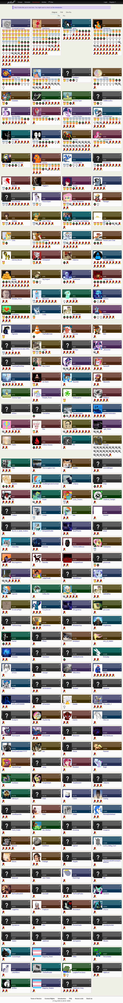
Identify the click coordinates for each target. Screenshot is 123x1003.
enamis (75, 720)
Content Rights (50, 998)
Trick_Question (16, 429)
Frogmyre (45, 909)
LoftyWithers (16, 972)
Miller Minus (46, 77)
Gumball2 (45, 893)
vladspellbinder (77, 162)
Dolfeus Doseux (47, 445)
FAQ (70, 998)
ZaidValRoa (106, 594)
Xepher (44, 350)
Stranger (45, 672)
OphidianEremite (78, 657)
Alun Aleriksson (108, 735)
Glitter (74, 956)
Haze (74, 594)
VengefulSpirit (46, 783)
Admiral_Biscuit (17, 260)
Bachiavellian (16, 116)
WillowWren (76, 672)
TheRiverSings (16, 625)
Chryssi (105, 909)
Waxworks (106, 382)
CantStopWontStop (18, 366)
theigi (104, 484)
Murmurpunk (16, 735)
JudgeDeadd (46, 578)
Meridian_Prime (17, 298)
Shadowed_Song (78, 988)
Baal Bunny (46, 28)
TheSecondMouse (78, 546)
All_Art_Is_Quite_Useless (20, 531)
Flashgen (106, 201)
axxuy (75, 298)
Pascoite (106, 445)
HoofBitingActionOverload (50, 484)
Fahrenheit (45, 240)
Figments (15, 334)
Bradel (44, 499)
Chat (51, 2)
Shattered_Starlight (109, 499)
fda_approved (16, 578)
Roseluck (76, 767)
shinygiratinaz (77, 609)
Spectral (14, 594)
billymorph (45, 298)
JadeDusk (45, 941)
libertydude (15, 139)
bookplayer (76, 641)
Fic (59, 16)
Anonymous (107, 162)
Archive (44, 2)
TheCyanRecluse (108, 260)
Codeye (14, 515)
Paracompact (46, 201)
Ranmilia (45, 562)
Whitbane (106, 397)
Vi (103, 578)
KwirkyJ (14, 186)
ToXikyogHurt (77, 397)
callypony (106, 783)
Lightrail (75, 846)
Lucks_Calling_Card (109, 846)
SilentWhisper (77, 578)
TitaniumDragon (78, 413)
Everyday (106, 657)
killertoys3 (15, 798)
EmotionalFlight (17, 609)
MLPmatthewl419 (17, 893)
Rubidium (76, 77)
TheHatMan (46, 413)
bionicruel (15, 878)
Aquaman (106, 688)
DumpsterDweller (47, 531)
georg (74, 28)
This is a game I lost (48, 468)
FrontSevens (77, 366)
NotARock (45, 846)
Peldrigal (45, 861)
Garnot (14, 641)
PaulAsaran (76, 279)
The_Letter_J (107, 704)
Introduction (62, 998)
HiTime (14, 413)
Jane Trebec (46, 878)
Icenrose (75, 240)
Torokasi (75, 688)
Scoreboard (35, 2)
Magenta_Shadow (48, 988)
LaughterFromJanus (79, 972)
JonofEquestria (16, 814)
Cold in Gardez (77, 116)
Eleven (14, 861)
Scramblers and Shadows (81, 221)
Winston (14, 484)
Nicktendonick (46, 688)
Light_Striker (107, 429)
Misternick (76, 735)
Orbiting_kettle (107, 279)
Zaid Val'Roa (77, 314)
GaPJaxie (45, 116)
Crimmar (45, 546)
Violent (14, 941)
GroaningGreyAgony (18, 28)
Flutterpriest (107, 546)
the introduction (57, 7)
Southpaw (15, 783)
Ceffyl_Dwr (45, 594)
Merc (13, 688)
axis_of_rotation (108, 641)
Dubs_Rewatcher (78, 201)
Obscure (106, 720)
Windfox (75, 468)
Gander (75, 704)
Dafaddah (15, 100)
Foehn (14, 445)
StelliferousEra (107, 100)
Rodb (44, 798)
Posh (44, 814)
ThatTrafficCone (47, 334)
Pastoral (105, 751)
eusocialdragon (108, 468)
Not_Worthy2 (46, 830)
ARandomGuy (77, 625)
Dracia (75, 751)
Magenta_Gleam (47, 956)
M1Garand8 (46, 735)
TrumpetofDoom (78, 562)
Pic (64, 16)
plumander (106, 609)
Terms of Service (36, 998)
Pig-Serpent (46, 279)
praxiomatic (107, 562)
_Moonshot (106, 350)
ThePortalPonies (78, 893)
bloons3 (14, 846)
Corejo (44, 515)
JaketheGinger (16, 767)
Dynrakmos (15, 925)
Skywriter (76, 382)
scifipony (75, 484)
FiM (61, 12)
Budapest (15, 720)
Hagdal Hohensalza (109, 413)
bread (105, 531)
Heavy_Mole (16, 77)
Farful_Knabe (16, 830)
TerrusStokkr (107, 956)
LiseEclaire (15, 314)
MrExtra (105, 298)
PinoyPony (106, 314)
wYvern (14, 672)
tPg (13, 499)
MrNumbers (46, 704)
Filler (13, 468)
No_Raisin (45, 139)
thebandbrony (107, 139)
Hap (104, 186)
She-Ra (68, 12)
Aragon (75, 186)
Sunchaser (45, 657)
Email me (89, 998)
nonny (44, 767)
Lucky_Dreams (77, 499)
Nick (104, 334)
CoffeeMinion (46, 625)
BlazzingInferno (17, 562)
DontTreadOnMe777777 (19, 751)
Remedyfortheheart (109, 814)
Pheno (44, 641)
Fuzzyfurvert (46, 609)
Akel (43, 925)
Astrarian (15, 657)
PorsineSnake (77, 925)
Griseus (105, 77)
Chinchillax (15, 546)
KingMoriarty (107, 625)
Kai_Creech (46, 366)
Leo (43, 751)
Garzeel (105, 515)
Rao (43, 429)
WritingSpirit (46, 260)
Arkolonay (76, 830)
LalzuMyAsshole (108, 925)
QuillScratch (46, 100)
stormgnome (77, 941)
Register (112, 2)
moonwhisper (16, 956)
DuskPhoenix (77, 531)
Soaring (105, 798)
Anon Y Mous (46, 221)
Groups (20, 2)
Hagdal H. (45, 186)
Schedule (27, 2)
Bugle (105, 767)
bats (74, 515)
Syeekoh (106, 893)
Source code (79, 998)
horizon (44, 162)
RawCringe (76, 878)
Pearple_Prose (47, 397)
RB (74, 445)
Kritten (105, 672)
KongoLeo (106, 830)
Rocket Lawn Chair (109, 240)
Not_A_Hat (106, 221)
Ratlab (14, 279)
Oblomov (76, 260)
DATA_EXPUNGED (18, 704)
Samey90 (106, 366)
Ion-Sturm (45, 382)
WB (104, 878)
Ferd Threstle (16, 201)
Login (105, 2)
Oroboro (14, 221)
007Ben (14, 988)
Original (54, 12)
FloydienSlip (46, 720)
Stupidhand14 (77, 783)
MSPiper (75, 350)
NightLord (106, 972)
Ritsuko (105, 941)
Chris (13, 240)
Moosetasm (76, 909)
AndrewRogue (107, 116)
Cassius (75, 139)
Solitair (75, 814)
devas (14, 382)
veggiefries (15, 909)
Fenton (75, 429)
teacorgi (75, 334)
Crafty (44, 314)
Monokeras (106, 28)
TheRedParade (47, 972)
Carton (75, 798)
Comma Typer (77, 100)
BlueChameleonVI (17, 162)
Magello (75, 861)
